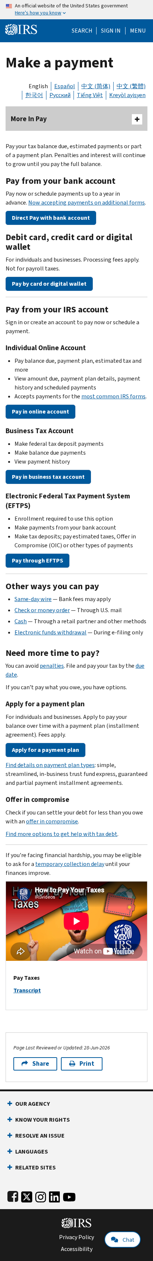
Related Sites (35, 1167)
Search (82, 30)
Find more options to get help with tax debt (61, 834)
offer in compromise (52, 821)
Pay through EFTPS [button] (37, 560)
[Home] (21, 29)
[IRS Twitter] (26, 1195)
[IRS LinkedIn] (54, 1195)
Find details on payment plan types (50, 765)
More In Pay (29, 118)
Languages (31, 1151)
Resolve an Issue (40, 1135)
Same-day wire (33, 599)
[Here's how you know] (76, 9)
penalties (52, 666)
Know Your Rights (42, 1120)
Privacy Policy (76, 1237)
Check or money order (42, 610)
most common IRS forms (113, 396)
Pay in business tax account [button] (48, 477)
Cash (20, 621)
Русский (60, 95)
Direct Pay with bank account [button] (51, 218)
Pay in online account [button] (40, 411)
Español (64, 86)
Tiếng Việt (90, 95)
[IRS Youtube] (69, 1195)
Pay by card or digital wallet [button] (49, 284)
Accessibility (76, 1249)
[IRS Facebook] (12, 1195)
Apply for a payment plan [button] (45, 750)
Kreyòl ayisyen (127, 95)
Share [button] (40, 1063)
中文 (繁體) (131, 86)
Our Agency (32, 1104)
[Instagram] (40, 1195)
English (38, 86)
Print (86, 1063)
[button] (111, 30)
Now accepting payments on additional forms (86, 202)
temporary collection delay (69, 864)
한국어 (34, 95)
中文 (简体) (95, 86)
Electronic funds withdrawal (50, 632)
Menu (138, 30)
